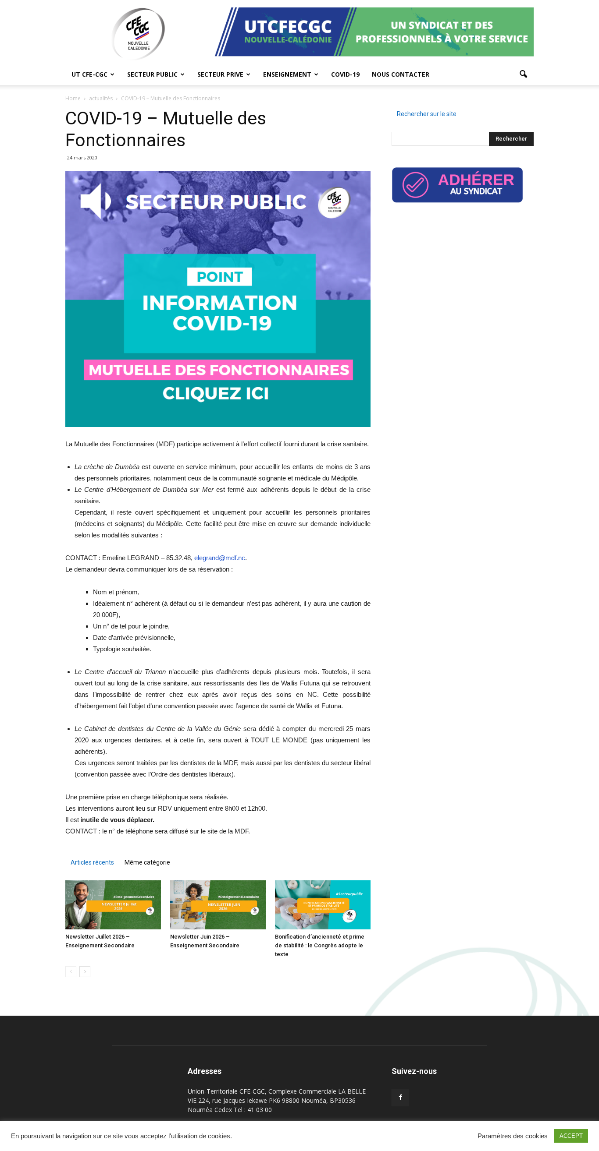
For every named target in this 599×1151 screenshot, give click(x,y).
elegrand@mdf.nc (219, 557)
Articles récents (92, 862)
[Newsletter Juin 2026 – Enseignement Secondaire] (218, 904)
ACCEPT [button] (571, 1136)
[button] (523, 74)
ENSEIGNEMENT (287, 74)
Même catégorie (147, 862)
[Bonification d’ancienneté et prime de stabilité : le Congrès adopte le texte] (323, 904)
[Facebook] (400, 1097)
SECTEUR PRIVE (220, 74)
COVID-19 (345, 74)
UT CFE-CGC (89, 74)
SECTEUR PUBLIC (152, 74)
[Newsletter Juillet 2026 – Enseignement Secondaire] (113, 904)
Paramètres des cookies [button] (513, 1136)
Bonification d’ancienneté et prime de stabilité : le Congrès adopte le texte (319, 945)
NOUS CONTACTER (400, 74)
